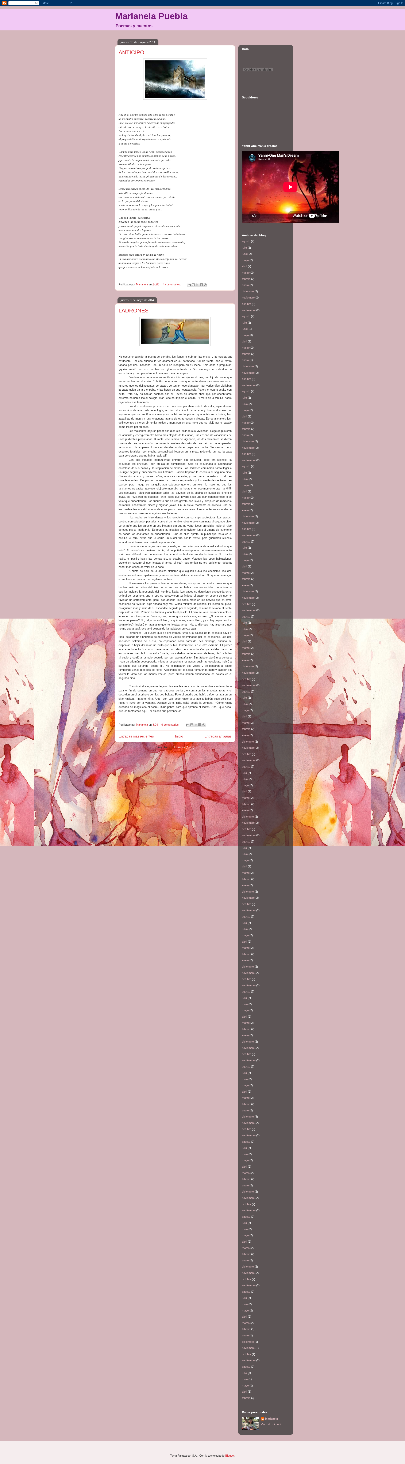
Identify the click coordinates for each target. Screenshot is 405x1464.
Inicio (179, 736)
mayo (245, 260)
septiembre (248, 310)
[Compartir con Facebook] (201, 285)
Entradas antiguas (218, 736)
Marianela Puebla (151, 16)
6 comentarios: (170, 724)
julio (244, 247)
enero (245, 285)
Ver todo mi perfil (271, 1424)
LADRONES (133, 310)
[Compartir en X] (197, 285)
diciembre (248, 291)
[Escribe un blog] (193, 285)
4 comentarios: (172, 284)
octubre (246, 303)
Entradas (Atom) (184, 747)
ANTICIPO (131, 52)
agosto (246, 241)
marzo (246, 272)
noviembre (248, 297)
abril (244, 266)
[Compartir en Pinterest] (205, 285)
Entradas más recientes (136, 736)
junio (245, 253)
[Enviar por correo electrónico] (189, 285)
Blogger (229, 1455)
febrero (246, 279)
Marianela (271, 1418)
